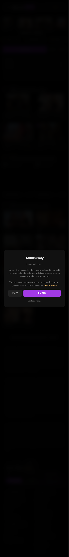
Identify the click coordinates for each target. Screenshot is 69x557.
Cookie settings (34, 301)
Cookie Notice (50, 285)
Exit (15, 293)
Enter (42, 293)
